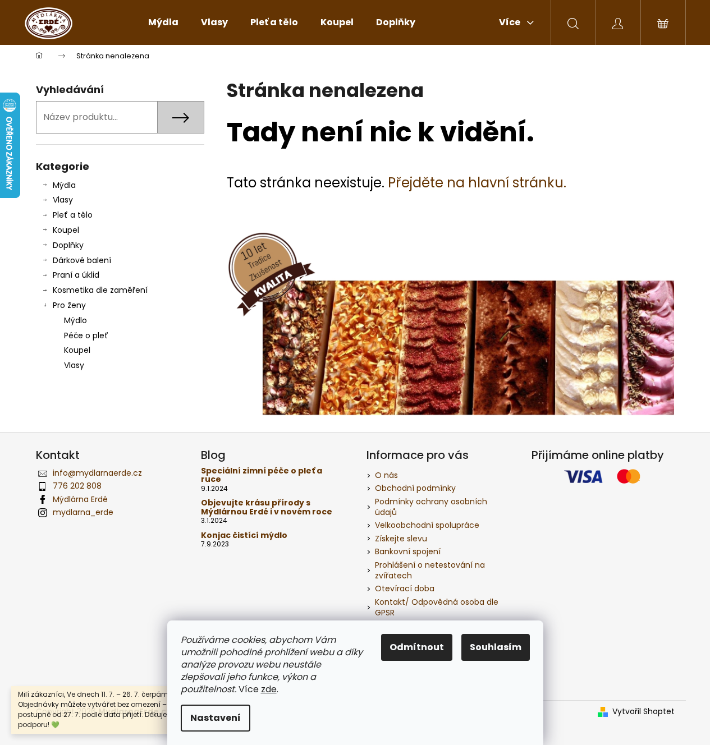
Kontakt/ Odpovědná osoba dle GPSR (436, 607)
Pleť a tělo (73, 214)
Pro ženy (69, 305)
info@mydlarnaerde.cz (97, 473)
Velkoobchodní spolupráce (427, 525)
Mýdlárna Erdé (80, 499)
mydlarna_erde (83, 512)
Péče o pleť (86, 335)
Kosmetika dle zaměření (100, 290)
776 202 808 (77, 485)
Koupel (66, 230)
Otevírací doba (404, 588)
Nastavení (215, 717)
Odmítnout (417, 647)
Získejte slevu (401, 538)
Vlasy (63, 199)
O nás (386, 475)
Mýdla (64, 185)
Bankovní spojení (408, 551)
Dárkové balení (82, 260)
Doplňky (68, 245)
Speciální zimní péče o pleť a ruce (261, 475)
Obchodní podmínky (415, 488)
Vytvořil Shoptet (643, 711)
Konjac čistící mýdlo (244, 535)
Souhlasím (495, 647)
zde (269, 689)
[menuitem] (163, 22)
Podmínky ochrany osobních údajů (431, 507)
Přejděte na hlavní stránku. (477, 182)
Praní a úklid (76, 274)
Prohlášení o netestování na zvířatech (430, 570)
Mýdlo (75, 320)
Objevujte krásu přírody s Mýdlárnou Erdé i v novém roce (266, 507)
